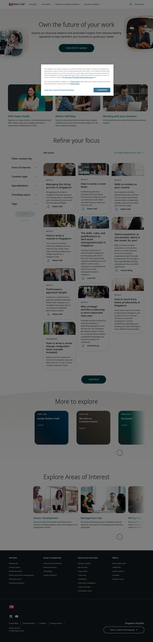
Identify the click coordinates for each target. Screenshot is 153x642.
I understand (102, 90)
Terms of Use (75, 81)
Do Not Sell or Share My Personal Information (78, 77)
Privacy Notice (74, 84)
